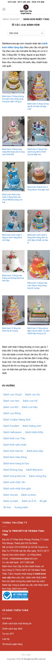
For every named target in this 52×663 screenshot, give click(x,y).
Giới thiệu (7, 618)
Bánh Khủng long (13, 469)
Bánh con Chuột (12, 394)
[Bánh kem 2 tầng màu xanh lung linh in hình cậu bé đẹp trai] (38, 131)
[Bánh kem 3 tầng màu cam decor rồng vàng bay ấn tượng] (38, 265)
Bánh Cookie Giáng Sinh (16, 419)
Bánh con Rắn (30, 407)
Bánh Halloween (12, 432)
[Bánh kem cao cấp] (26, 9)
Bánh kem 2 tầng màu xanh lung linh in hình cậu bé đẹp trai (37, 152)
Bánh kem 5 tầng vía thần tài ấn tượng (11, 329)
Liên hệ (6, 639)
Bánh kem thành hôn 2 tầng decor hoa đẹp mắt (38, 188)
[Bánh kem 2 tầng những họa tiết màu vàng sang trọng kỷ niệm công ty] (13, 82)
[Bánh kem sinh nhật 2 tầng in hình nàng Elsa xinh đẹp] (13, 221)
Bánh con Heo (11, 400)
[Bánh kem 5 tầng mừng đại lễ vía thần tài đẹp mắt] (38, 86)
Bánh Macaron (34, 469)
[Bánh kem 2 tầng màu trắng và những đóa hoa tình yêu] (13, 261)
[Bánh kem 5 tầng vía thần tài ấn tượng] (13, 310)
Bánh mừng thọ (37, 476)
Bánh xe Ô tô (29, 500)
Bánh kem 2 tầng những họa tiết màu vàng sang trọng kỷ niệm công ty (13, 99)
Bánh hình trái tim (13, 450)
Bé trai (7, 507)
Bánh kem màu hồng (15, 457)
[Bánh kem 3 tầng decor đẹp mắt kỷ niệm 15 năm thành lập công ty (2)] (38, 310)
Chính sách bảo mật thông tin (16, 623)
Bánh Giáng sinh (32, 425)
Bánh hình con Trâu (14, 438)
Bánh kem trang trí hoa (16, 463)
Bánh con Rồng (12, 413)
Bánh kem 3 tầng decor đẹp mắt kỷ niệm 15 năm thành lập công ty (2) (38, 331)
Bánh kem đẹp (11, 19)
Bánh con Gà (32, 394)
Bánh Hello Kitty (34, 432)
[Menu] (4, 9)
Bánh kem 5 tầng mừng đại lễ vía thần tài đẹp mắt (38, 106)
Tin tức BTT (8, 633)
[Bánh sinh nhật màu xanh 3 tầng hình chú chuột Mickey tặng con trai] (13, 176)
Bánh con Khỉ (10, 407)
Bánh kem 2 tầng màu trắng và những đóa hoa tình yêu (13, 278)
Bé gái (43, 500)
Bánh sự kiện (10, 500)
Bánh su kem (28, 494)
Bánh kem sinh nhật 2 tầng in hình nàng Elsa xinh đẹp (12, 237)
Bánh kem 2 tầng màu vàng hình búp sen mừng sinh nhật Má (13, 152)
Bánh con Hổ (30, 400)
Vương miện (21, 507)
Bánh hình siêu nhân (14, 444)
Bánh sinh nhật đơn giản (17, 488)
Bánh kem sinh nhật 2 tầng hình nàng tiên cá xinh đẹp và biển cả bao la (37, 239)
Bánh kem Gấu (35, 450)
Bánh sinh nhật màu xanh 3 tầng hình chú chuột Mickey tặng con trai (12, 198)
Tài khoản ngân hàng (12, 644)
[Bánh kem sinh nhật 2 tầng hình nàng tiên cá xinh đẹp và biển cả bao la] (38, 221)
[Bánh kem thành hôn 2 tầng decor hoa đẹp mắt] (38, 173)
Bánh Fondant (11, 425)
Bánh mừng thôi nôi (14, 476)
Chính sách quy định (12, 628)
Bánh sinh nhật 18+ (14, 482)
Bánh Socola (10, 494)
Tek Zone (26, 655)
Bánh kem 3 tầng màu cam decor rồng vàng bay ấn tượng (37, 285)
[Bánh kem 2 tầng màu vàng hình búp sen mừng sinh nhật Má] (13, 131)
